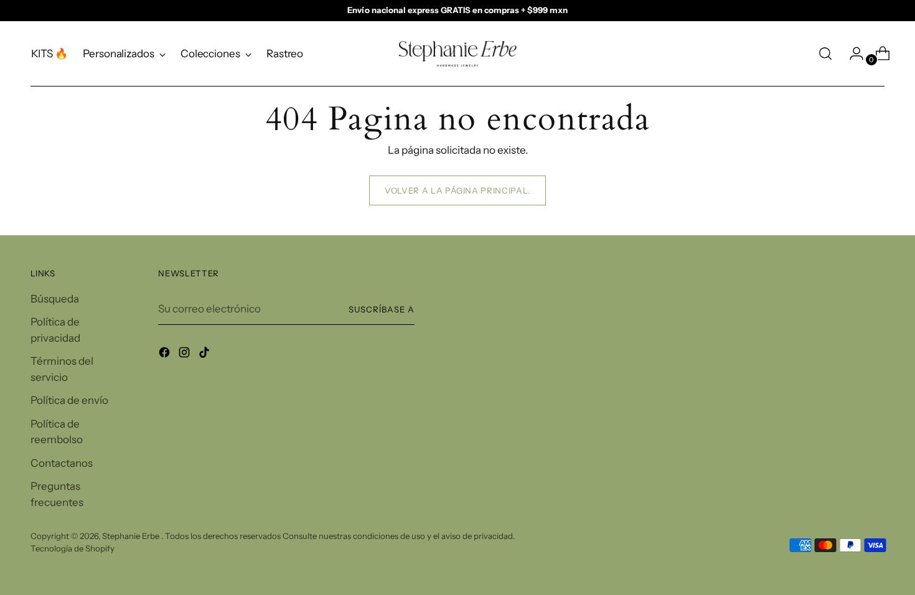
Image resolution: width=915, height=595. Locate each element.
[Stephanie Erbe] (457, 54)
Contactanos (61, 463)
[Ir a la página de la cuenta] (851, 53)
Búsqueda (54, 299)
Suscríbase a (382, 309)
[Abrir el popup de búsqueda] (825, 53)
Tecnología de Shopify (72, 548)
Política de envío (69, 400)
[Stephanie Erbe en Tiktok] (205, 354)
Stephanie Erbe (131, 536)
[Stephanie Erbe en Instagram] (185, 354)
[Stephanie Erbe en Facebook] (165, 354)
